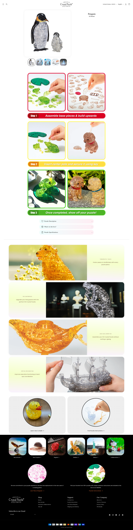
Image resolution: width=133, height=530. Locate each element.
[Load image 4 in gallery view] (55, 62)
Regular (56, 457)
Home (39, 500)
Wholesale (99, 506)
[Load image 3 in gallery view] (47, 62)
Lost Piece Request (36, 491)
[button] (3, 4)
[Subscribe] (34, 514)
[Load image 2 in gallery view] (39, 62)
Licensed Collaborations (44, 504)
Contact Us (70, 500)
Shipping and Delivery (73, 506)
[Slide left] (26, 62)
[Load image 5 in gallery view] (63, 62)
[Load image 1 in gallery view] (31, 62)
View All (40, 506)
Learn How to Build (36, 431)
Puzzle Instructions (95, 491)
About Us (99, 500)
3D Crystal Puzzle (68, 527)
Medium (75, 457)
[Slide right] (69, 62)
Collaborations (114, 457)
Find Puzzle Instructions (95, 431)
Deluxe (95, 457)
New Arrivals (17, 457)
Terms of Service (101, 502)
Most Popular (36, 457)
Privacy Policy (100, 504)
